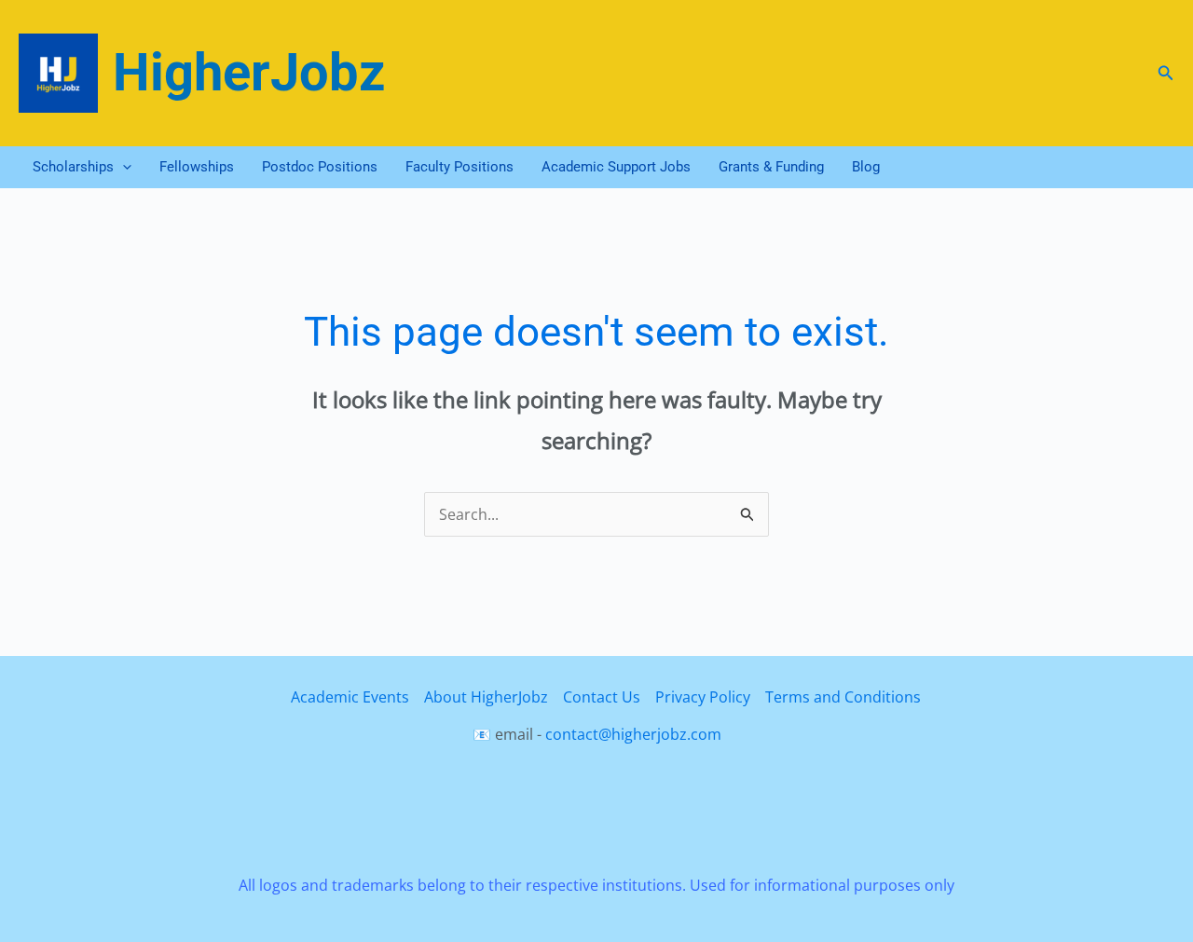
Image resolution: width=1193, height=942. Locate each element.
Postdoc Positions (319, 166)
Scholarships (73, 166)
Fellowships (196, 166)
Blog (866, 166)
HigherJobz (249, 72)
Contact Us (601, 697)
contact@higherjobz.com (633, 734)
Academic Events (350, 697)
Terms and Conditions (843, 697)
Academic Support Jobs (616, 166)
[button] (1166, 73)
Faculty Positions (459, 166)
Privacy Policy (702, 697)
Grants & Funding (771, 166)
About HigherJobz (486, 697)
